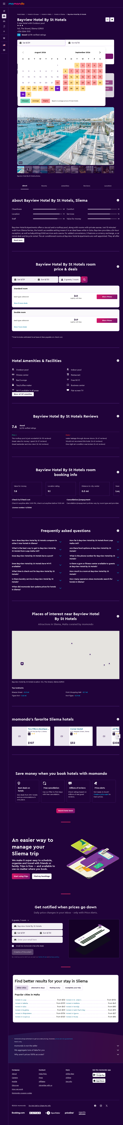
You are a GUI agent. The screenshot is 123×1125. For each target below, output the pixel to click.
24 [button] (29, 88)
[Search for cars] (4, 21)
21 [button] (52, 83)
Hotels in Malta (46, 14)
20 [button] (46, 83)
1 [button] (57, 65)
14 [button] (52, 77)
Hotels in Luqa (20, 1000)
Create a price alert (101, 794)
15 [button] (57, 77)
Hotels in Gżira (20, 1007)
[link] (65, 810)
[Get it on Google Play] (98, 1075)
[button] (4, 3)
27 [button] (46, 88)
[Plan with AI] (4, 31)
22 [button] (57, 83)
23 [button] (23, 88)
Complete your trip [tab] (73, 988)
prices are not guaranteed (64, 1039)
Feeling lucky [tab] (55, 988)
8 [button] (57, 71)
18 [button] (34, 83)
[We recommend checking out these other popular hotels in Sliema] (118, 719)
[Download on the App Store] (98, 1080)
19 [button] (40, 83)
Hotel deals (21, 14)
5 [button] (40, 71)
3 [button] (28, 71)
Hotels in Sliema (59, 14)
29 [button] (57, 88)
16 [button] (23, 83)
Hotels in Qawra (72, 1013)
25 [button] (34, 88)
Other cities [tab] (21, 988)
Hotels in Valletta (21, 1003)
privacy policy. (54, 957)
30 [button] (23, 94)
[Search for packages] (4, 26)
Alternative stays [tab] (38, 988)
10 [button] (29, 77)
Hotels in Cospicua (22, 1017)
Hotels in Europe (33, 14)
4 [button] (34, 71)
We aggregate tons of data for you (29, 1050)
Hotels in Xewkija (72, 1007)
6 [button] (46, 71)
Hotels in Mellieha (73, 1003)
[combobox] (39, 926)
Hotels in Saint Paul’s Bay (75, 1010)
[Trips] (4, 38)
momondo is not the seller (25, 1046)
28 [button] (52, 88)
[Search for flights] (4, 11)
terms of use (43, 957)
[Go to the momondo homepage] (16, 3)
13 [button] (46, 77)
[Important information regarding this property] (118, 472)
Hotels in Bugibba (22, 1010)
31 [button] (29, 94)
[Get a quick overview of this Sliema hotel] (118, 200)
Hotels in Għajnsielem (23, 1013)
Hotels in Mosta (72, 1017)
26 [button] (40, 88)
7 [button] (51, 71)
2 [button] (23, 71)
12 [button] (40, 77)
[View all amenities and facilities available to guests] (118, 360)
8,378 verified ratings (37, 35)
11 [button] (34, 77)
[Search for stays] (4, 16)
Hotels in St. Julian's (73, 1000)
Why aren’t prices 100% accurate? (29, 1054)
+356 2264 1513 (23, 31)
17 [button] (29, 83)
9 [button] (23, 77)
